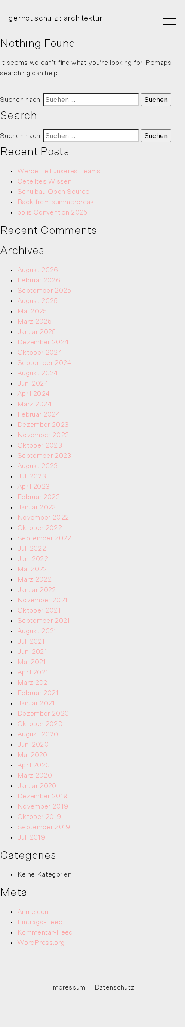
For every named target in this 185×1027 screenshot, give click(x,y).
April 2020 (33, 765)
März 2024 (34, 404)
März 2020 (34, 775)
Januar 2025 (36, 331)
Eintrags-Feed (39, 922)
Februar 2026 (38, 280)
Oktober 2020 (39, 723)
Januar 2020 (37, 785)
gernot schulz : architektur (56, 18)
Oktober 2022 (39, 527)
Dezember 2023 (42, 424)
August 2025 (37, 300)
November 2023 (43, 435)
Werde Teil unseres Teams (59, 171)
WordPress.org (41, 942)
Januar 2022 (36, 589)
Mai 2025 (32, 311)
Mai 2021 (31, 662)
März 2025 (34, 321)
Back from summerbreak (55, 202)
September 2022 (44, 538)
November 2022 (43, 517)
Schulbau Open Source (53, 191)
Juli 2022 (31, 548)
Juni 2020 (33, 744)
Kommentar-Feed (45, 932)
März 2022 (34, 579)
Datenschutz (114, 987)
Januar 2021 (36, 703)
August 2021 (37, 631)
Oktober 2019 (39, 816)
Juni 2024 (33, 383)
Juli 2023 (31, 476)
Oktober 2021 (39, 610)
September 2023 (44, 455)
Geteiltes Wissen (44, 181)
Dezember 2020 (43, 713)
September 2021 (43, 620)
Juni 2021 (32, 651)
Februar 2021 (38, 693)
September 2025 (44, 290)
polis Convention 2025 (52, 212)
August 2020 (38, 734)
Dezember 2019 (42, 796)
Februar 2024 (38, 414)
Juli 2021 (31, 641)
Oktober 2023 (39, 445)
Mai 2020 (32, 754)
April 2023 (33, 486)
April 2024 (33, 393)
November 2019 (42, 806)
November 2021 (42, 600)
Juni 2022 (32, 558)
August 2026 (38, 270)
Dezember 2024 (43, 342)
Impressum (68, 987)
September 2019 (43, 827)
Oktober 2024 (39, 352)
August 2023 (37, 466)
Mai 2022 (32, 569)
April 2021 (32, 672)
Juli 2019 (31, 837)
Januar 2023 (36, 507)
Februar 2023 (38, 497)
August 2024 (38, 373)
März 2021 (33, 682)
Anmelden (33, 911)
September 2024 (44, 362)
